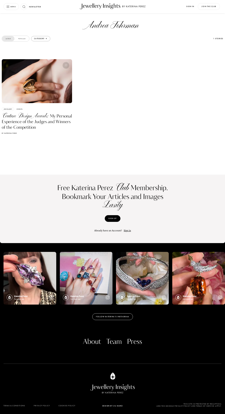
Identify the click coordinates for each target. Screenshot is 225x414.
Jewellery (8, 109)
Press (134, 341)
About (92, 341)
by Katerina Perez (9, 133)
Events (19, 109)
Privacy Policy (42, 406)
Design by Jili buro (112, 406)
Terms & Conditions (14, 406)
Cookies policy (67, 406)
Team (114, 341)
